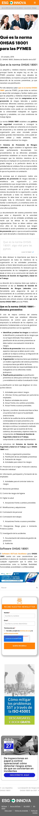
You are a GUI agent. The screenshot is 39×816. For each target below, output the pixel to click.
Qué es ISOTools (15, 806)
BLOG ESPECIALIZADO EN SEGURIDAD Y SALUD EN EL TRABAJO (19, 8)
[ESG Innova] (17, 800)
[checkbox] (19, 632)
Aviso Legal (8, 810)
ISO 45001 (27, 806)
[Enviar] (37, 588)
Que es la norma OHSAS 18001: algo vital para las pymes (17, 245)
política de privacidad (11, 633)
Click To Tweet (27, 252)
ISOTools (4, 806)
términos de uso (25, 631)
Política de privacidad (21, 810)
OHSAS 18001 (7, 59)
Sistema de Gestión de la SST (25, 59)
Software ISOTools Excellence (14, 554)
